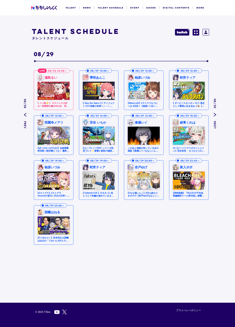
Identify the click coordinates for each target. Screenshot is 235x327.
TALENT (71, 7)
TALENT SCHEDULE (110, 7)
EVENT (134, 7)
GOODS (151, 7)
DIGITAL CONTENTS (176, 7)
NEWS (87, 7)
